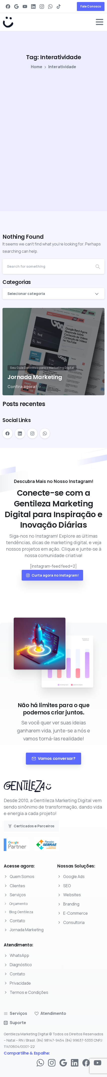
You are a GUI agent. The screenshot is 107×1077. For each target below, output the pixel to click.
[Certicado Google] (19, 845)
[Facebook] (8, 6)
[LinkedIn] (33, 6)
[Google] (16, 6)
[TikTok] (58, 6)
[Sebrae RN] (49, 845)
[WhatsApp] (50, 6)
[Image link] (27, 788)
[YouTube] (25, 6)
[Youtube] (97, 1062)
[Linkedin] (74, 1062)
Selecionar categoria (26, 293)
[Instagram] (42, 6)
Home (36, 66)
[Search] (98, 266)
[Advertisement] (53, 128)
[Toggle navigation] (100, 22)
